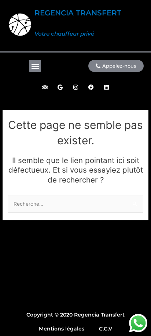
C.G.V (105, 329)
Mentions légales (61, 329)
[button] (35, 66)
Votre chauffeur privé (64, 33)
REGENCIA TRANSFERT (77, 12)
